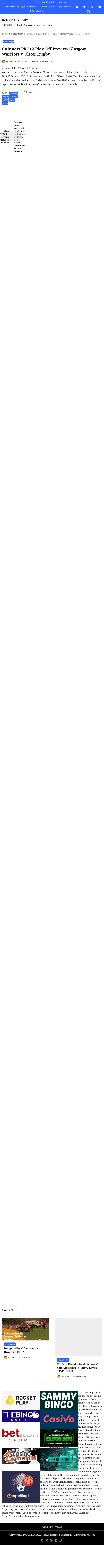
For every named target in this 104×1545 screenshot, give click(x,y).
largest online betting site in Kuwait (89, 1427)
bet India (74, 1502)
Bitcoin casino (32, 1516)
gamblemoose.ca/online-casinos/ (85, 1488)
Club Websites (30, 6)
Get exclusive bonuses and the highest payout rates (89, 1440)
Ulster (5, 103)
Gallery (44, 6)
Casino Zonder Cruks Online (70, 1485)
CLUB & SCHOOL (12, 6)
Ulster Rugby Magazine (61, 6)
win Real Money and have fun (78, 1478)
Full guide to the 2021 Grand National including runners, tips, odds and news (69, 1482)
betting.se (45, 1492)
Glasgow (13, 93)
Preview (14, 96)
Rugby (12, 100)
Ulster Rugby (8, 41)
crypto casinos (51, 1512)
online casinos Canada (80, 1509)
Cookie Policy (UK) (52, 1526)
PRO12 (5, 100)
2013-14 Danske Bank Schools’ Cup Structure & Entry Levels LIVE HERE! (77, 1367)
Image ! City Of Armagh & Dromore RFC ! (22, 1350)
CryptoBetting (85, 1392)
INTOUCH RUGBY (15, 20)
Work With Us (38, 11)
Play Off (6, 96)
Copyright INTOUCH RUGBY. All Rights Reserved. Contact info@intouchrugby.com (52, 1534)
